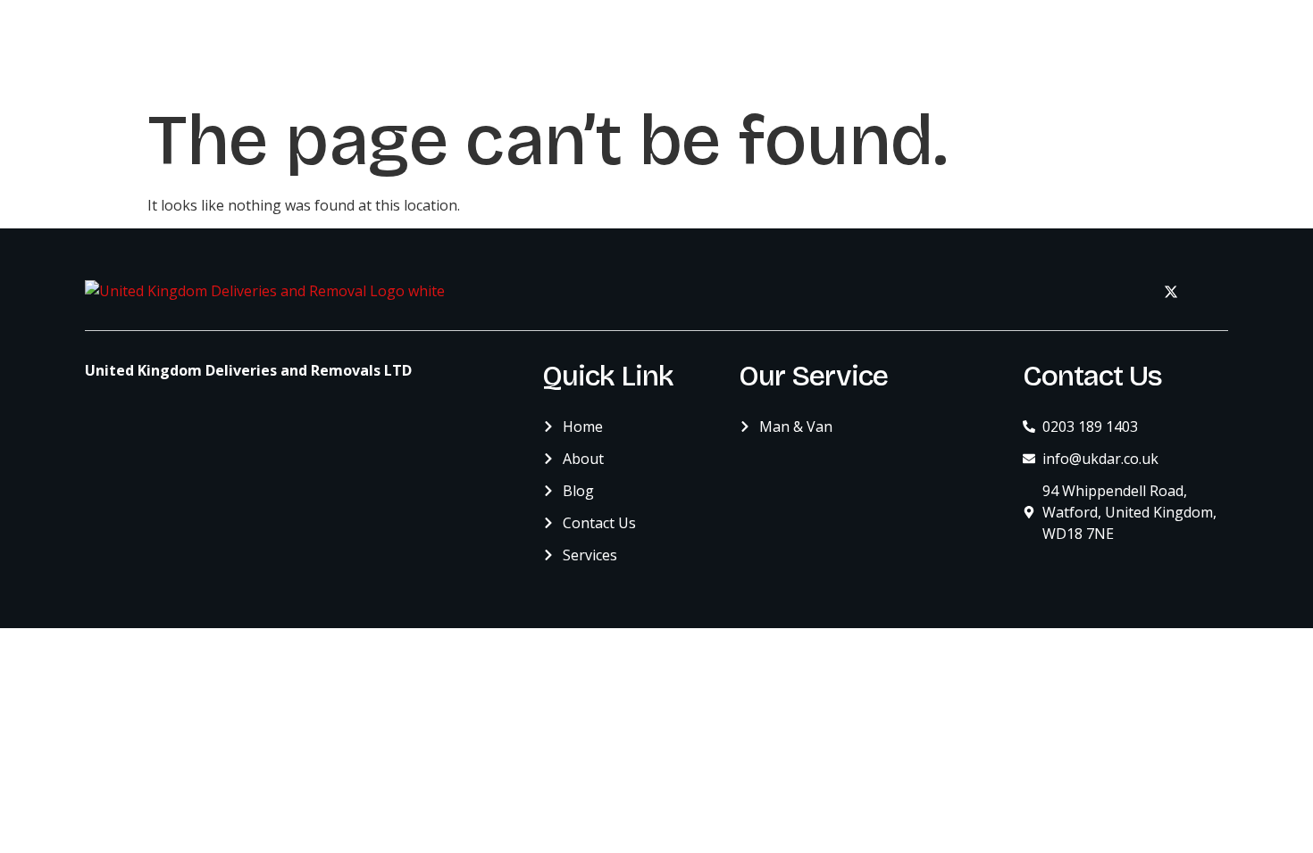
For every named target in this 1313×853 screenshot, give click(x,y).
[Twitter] (1171, 290)
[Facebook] (1131, 290)
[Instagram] (1210, 290)
